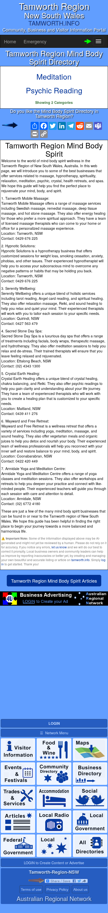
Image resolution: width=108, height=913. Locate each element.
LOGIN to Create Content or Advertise (54, 862)
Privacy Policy (57, 889)
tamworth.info (80, 560)
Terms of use (31, 889)
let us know (59, 547)
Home (10, 41)
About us (80, 889)
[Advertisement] (54, 664)
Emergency (35, 41)
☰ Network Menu (54, 732)
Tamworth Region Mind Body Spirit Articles (54, 580)
